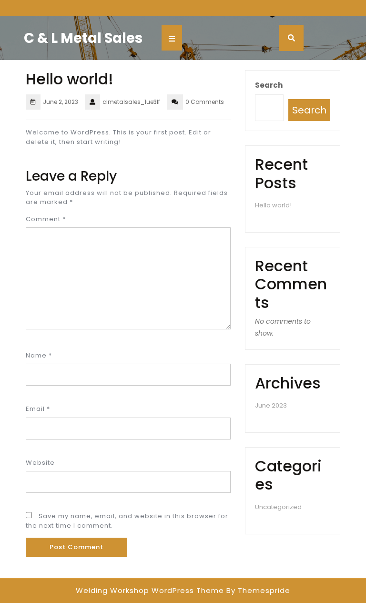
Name (39, 355)
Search (269, 85)
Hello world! (273, 205)
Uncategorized (278, 506)
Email (38, 408)
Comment (46, 219)
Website (40, 462)
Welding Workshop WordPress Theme (150, 590)
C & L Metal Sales (83, 38)
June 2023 (271, 405)
